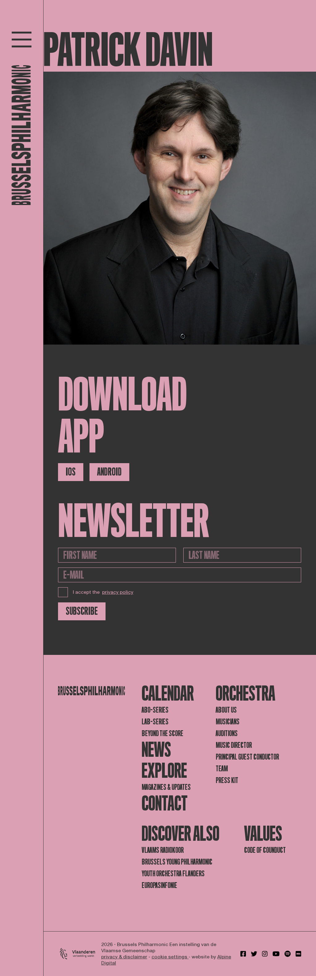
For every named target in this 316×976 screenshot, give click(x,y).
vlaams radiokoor (163, 850)
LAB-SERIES (155, 721)
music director (234, 745)
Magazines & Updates (166, 787)
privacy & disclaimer (124, 956)
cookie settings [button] (170, 956)
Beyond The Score (162, 733)
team (222, 768)
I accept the (103, 592)
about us (226, 710)
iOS (71, 472)
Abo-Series (155, 710)
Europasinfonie (159, 885)
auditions (227, 733)
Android (109, 472)
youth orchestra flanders (173, 873)
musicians (227, 721)
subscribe (82, 611)
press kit (227, 780)
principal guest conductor (247, 756)
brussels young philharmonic (177, 861)
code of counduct (265, 850)
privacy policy (117, 592)
